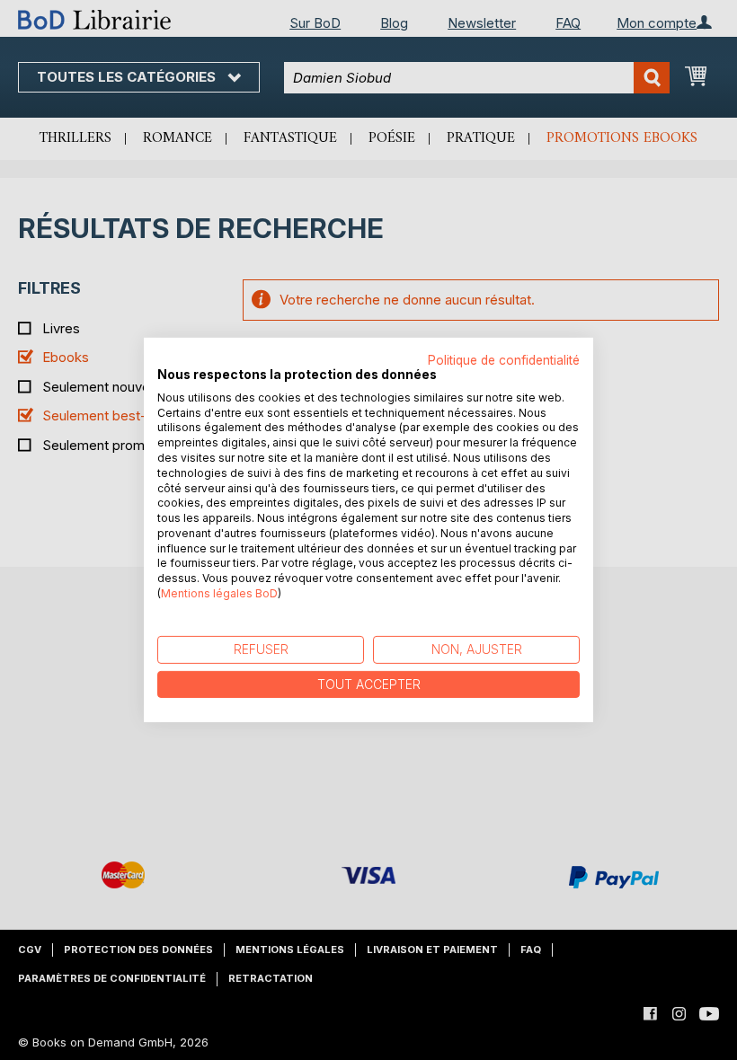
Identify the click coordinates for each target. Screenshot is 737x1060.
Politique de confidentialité (504, 360)
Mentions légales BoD (219, 593)
